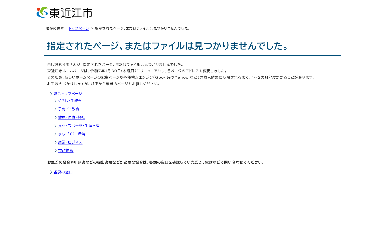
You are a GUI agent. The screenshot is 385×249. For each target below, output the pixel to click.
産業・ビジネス (70, 142)
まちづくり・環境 (72, 134)
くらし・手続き (70, 101)
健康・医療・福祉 (71, 117)
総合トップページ (68, 93)
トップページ (79, 28)
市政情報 (66, 150)
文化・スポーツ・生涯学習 (79, 126)
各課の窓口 (63, 172)
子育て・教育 (68, 109)
